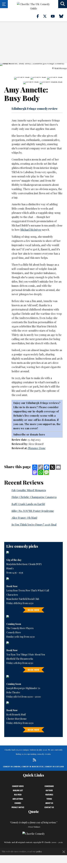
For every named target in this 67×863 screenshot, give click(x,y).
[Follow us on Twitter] (46, 16)
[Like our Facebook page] (40, 16)
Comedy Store (13, 632)
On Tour (49, 790)
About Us (49, 803)
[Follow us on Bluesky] (63, 16)
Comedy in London (11, 766)
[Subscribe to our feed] (33, 760)
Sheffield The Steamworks (19, 658)
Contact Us (49, 807)
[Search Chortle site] (62, 4)
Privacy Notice (18, 807)
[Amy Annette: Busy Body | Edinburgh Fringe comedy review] (33, 64)
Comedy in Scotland (54, 766)
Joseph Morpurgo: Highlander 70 (23, 688)
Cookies (17, 803)
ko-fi (41, 420)
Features (49, 794)
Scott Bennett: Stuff (16, 714)
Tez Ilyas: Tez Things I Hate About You (25, 654)
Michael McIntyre (30, 229)
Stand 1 (10, 568)
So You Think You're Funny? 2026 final (34, 524)
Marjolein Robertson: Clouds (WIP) (24, 564)
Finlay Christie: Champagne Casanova (34, 497)
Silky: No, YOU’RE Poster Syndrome (33, 511)
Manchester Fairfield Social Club (22, 598)
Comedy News (18, 786)
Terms (49, 798)
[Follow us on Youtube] (55, 16)
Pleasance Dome (37, 448)
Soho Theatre (13, 692)
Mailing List (18, 790)
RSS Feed (17, 794)
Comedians (49, 786)
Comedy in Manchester (32, 766)
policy (39, 851)
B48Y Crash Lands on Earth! (28, 504)
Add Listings (18, 798)
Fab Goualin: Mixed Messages (29, 490)
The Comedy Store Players (20, 628)
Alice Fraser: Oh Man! (24, 517)
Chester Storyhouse (16, 718)
